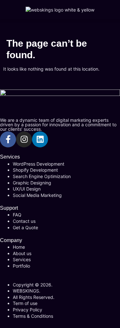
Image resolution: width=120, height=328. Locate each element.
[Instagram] (24, 139)
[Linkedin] (40, 139)
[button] (60, 21)
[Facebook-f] (8, 139)
